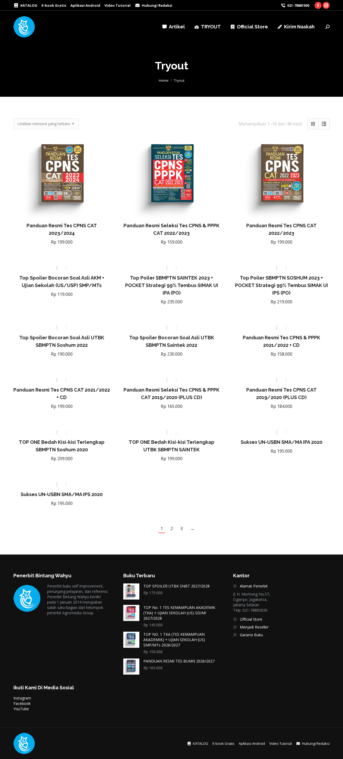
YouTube (21, 708)
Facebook (22, 703)
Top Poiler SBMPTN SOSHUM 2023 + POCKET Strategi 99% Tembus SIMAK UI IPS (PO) (281, 285)
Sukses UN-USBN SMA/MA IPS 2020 (62, 494)
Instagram (22, 698)
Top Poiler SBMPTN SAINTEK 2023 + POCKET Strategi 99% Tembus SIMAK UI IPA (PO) (171, 285)
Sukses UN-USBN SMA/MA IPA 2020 (281, 442)
